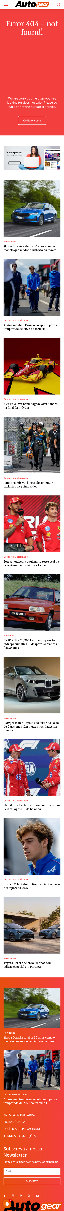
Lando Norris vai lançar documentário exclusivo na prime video (29, 484)
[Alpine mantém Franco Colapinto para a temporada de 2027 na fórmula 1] (32, 287)
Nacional (9, 635)
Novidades (10, 241)
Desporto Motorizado (16, 320)
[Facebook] (4, 1196)
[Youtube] (37, 1196)
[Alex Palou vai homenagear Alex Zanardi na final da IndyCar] (32, 366)
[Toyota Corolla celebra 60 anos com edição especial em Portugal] (32, 925)
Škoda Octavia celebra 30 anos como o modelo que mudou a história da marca (30, 248)
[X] (29, 1196)
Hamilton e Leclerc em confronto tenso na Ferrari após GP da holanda (32, 807)
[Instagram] (13, 1196)
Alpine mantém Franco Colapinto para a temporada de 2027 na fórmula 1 (31, 327)
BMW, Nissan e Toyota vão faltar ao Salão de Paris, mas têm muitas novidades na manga (31, 726)
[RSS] (21, 1196)
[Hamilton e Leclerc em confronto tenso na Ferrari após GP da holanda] (32, 767)
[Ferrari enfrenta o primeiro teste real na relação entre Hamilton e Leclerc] (32, 523)
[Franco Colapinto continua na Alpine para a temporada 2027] (32, 846)
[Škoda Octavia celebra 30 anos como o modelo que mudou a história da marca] (32, 208)
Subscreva (32, 1181)
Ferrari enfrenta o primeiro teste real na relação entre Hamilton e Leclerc (31, 563)
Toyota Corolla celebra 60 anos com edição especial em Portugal (28, 964)
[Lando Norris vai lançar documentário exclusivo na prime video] (32, 445)
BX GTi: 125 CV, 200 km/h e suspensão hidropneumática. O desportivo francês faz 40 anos (30, 644)
